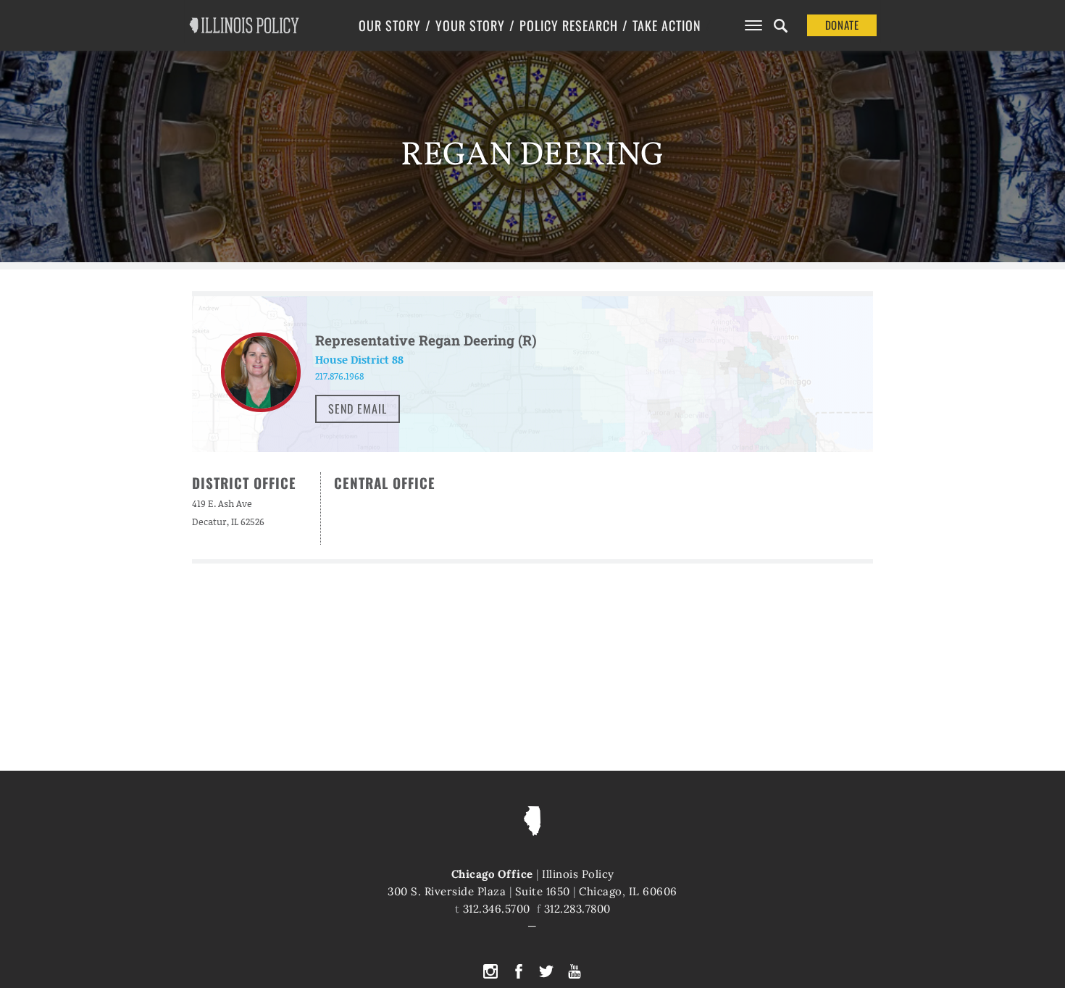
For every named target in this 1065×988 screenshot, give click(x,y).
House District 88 (359, 359)
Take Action (666, 25)
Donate (842, 25)
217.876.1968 (339, 375)
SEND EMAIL (357, 408)
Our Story (390, 25)
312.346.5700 (496, 909)
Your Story (470, 25)
